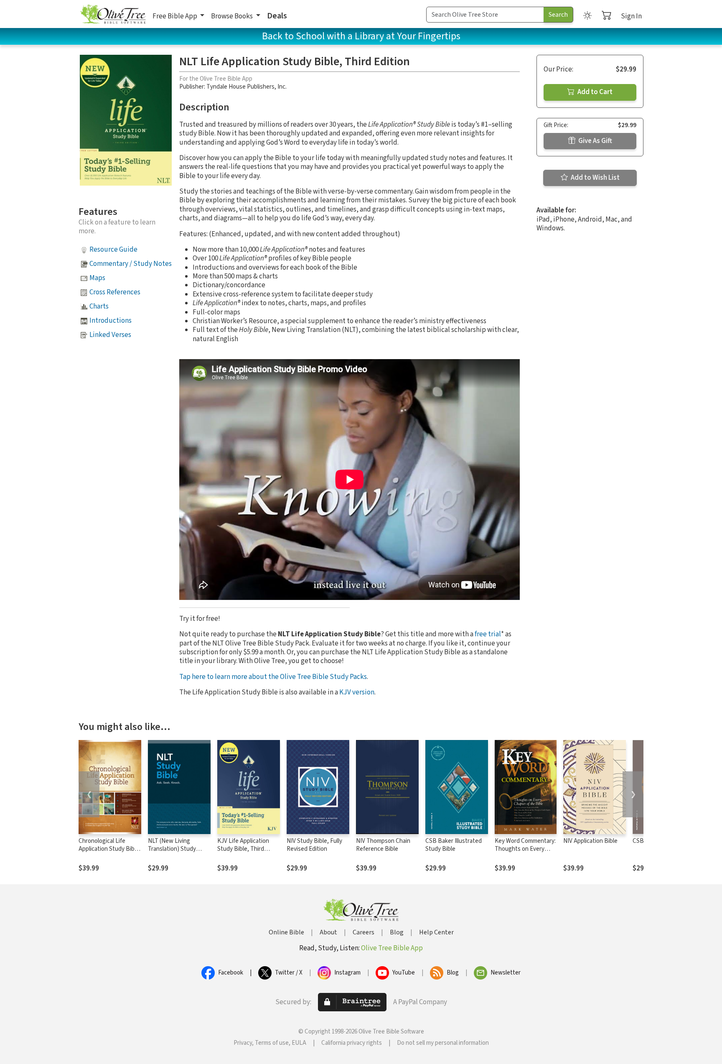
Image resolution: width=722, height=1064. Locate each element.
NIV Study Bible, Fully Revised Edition (314, 845)
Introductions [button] (110, 321)
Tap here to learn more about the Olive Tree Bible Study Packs (273, 677)
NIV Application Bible (590, 841)
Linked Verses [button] (110, 335)
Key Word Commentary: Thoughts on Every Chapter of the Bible (525, 849)
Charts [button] (99, 306)
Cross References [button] (114, 292)
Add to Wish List (594, 178)
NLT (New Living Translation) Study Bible (172, 849)
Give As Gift (594, 141)
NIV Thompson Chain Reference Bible (383, 845)
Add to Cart (594, 92)
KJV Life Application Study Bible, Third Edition (243, 849)
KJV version (356, 692)
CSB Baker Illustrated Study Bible (453, 845)
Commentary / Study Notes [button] (130, 264)
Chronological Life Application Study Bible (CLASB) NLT (109, 849)
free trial (488, 634)
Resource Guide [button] (113, 250)
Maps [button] (97, 278)
